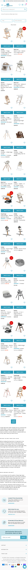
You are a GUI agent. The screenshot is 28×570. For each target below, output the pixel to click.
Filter (3, 20)
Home (2, 14)
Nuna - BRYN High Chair (19, 346)
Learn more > (11, 503)
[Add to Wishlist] (11, 41)
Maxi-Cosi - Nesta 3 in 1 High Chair (19, 51)
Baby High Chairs (13, 14)
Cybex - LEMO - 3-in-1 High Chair (19, 184)
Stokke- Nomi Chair (20, 248)
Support (3, 545)
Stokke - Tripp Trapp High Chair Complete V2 (6, 52)
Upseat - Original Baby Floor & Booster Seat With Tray (6, 86)
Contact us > (11, 514)
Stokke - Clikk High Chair (6, 153)
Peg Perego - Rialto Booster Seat (7, 216)
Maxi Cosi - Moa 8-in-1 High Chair (7, 184)
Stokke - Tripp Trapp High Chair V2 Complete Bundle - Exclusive (19, 218)
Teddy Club (4, 553)
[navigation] (7, 21)
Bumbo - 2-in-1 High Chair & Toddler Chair (18, 313)
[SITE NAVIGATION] (2, 5)
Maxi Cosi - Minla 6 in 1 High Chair (20, 85)
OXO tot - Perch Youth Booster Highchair (6, 313)
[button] (25, 567)
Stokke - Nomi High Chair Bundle (7, 249)
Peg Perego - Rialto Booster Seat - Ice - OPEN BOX (7, 347)
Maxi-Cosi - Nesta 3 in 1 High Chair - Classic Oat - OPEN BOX (20, 412)
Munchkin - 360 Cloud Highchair (6, 281)
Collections (7, 14)
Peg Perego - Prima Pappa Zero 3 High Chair (7, 411)
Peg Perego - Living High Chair (20, 377)
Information (4, 549)
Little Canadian (5, 487)
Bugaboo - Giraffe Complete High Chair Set (6, 378)
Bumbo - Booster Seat (19, 281)
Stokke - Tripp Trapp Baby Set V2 (19, 153)
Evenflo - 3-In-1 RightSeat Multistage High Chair (19, 120)
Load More (13, 421)
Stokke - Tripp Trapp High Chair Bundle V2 (6, 119)
